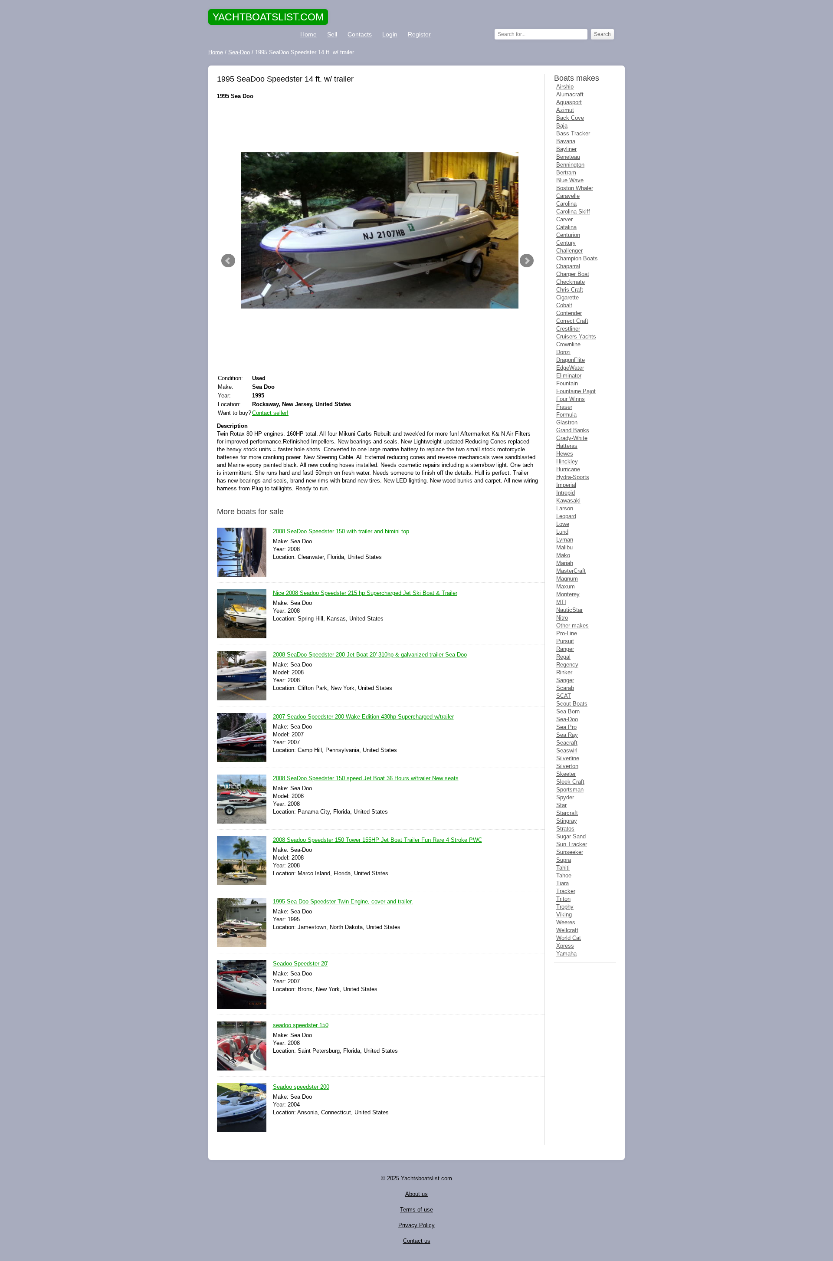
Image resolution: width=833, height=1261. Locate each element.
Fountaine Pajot (576, 391)
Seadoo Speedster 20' (300, 963)
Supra (563, 860)
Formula (566, 414)
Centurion (568, 235)
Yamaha (566, 953)
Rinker (564, 672)
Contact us (416, 1241)
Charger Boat (572, 274)
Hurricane (568, 469)
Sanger (565, 680)
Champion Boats (577, 258)
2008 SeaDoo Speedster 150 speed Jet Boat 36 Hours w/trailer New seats (366, 778)
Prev (228, 261)
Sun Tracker (571, 844)
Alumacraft (570, 94)
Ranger (565, 649)
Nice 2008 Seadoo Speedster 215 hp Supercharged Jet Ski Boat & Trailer (365, 593)
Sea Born (568, 711)
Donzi (563, 352)
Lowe (562, 524)
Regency (567, 664)
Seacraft (566, 742)
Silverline (567, 758)
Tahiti (563, 867)
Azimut (565, 110)
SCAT (563, 696)
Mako (563, 555)
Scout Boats (571, 703)
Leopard (566, 516)
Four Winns (570, 399)
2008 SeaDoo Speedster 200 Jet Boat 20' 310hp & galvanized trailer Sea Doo (370, 654)
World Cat (568, 938)
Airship (565, 86)
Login (389, 34)
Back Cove (570, 118)
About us (416, 1194)
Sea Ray (567, 735)
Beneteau (568, 157)
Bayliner (566, 149)
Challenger (569, 250)
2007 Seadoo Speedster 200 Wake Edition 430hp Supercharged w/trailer (363, 716)
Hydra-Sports (572, 477)
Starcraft (567, 813)
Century (566, 243)
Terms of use (416, 1209)
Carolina (566, 203)
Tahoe (563, 875)
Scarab (565, 688)
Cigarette (567, 297)
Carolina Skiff (573, 211)
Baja (561, 125)
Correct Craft (572, 321)
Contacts (360, 34)
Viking (564, 914)
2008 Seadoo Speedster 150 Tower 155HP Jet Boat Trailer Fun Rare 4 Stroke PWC (377, 840)
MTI (561, 602)
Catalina (566, 227)
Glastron (566, 422)
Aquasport (569, 102)
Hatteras (566, 446)
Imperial (566, 485)
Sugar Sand (571, 836)
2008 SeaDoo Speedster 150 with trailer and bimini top (341, 531)
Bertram (566, 172)
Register (419, 34)
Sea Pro (566, 727)
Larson (564, 508)
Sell (332, 34)
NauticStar (569, 610)
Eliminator (568, 375)
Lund (562, 532)
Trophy (565, 906)
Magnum (567, 578)
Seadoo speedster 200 (301, 1087)
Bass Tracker (573, 133)
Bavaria (565, 141)
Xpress (565, 945)
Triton (563, 899)
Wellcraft (567, 930)
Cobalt (564, 305)
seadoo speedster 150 (300, 1025)
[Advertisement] (377, 126)
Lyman (564, 539)
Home (308, 34)
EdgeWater (570, 368)
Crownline (568, 344)
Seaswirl (566, 750)
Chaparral (568, 266)
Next (527, 261)
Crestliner (568, 328)
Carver (564, 219)
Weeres (565, 922)
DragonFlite (570, 360)
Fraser (564, 407)
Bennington (570, 164)
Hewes (564, 453)
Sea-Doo (567, 719)
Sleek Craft (570, 781)
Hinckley (567, 461)
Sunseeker (569, 852)
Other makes (572, 625)
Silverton (567, 766)
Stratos (565, 828)
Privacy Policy (416, 1225)
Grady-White (571, 438)
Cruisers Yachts (576, 336)
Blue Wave (570, 180)
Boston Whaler (574, 188)
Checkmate (570, 282)
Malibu (564, 547)
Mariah (564, 563)
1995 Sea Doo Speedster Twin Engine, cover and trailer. (343, 901)
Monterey (568, 594)
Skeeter (566, 774)
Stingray (566, 821)
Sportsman (570, 789)
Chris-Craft (569, 289)
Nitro (562, 617)
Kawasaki (568, 500)
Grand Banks (572, 430)
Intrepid (565, 492)
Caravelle (568, 196)
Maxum (565, 586)
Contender (569, 313)
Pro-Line (566, 633)
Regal (563, 656)
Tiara (562, 883)
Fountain (567, 383)
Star (561, 805)
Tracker (565, 891)
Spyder (565, 797)
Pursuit (565, 641)
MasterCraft (571, 571)
